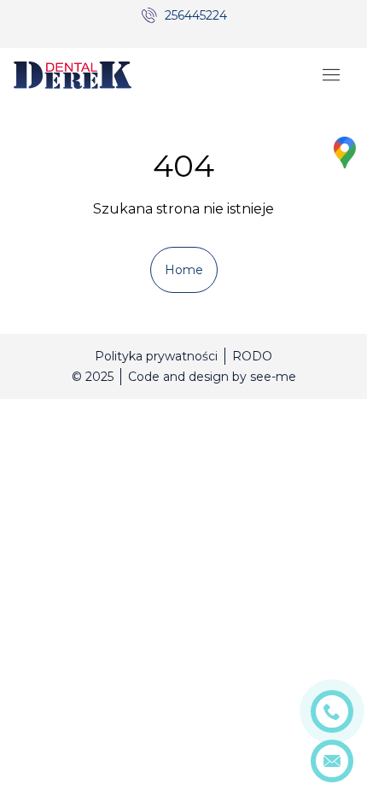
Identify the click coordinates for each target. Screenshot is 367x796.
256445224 (196, 15)
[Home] (72, 75)
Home (184, 270)
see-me (273, 376)
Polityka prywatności (156, 356)
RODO (252, 356)
